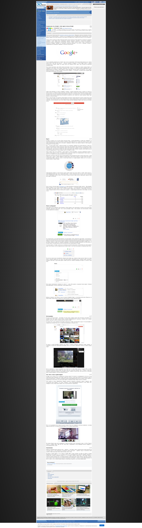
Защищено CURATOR (101, 520)
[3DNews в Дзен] (96, 2)
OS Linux (38, 44)
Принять (101, 525)
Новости (38, 9)
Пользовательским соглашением (61, 525)
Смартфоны (39, 50)
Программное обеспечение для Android (41, 43)
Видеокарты (39, 17)
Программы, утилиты (40, 38)
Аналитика (38, 15)
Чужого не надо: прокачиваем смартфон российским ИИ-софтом (67, 508)
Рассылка (38, 58)
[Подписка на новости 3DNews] (101, 2)
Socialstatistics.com (62, 186)
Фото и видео (39, 53)
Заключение (50, 478)
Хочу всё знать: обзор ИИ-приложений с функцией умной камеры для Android (53, 495)
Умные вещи (39, 51)
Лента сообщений (51, 474)
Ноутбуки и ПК (39, 31)
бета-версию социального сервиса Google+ (67, 35)
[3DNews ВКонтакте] (92, 2)
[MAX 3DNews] (95, 2)
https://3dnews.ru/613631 (56, 513)
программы (50, 514)
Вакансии (39, 59)
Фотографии (50, 475)
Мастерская (39, 24)
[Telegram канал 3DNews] (99, 2)
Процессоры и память (40, 47)
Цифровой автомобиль (40, 54)
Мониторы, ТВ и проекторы (41, 27)
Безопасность (39, 41)
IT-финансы (38, 12)
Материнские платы (40, 25)
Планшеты (38, 34)
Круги (49, 473)
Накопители (39, 28)
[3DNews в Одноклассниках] (98, 2)
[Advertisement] (68, 22)
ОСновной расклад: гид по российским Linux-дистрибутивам (83, 495)
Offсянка (38, 14)
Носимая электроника (40, 30)
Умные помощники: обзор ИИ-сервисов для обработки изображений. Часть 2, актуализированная (67, 495)
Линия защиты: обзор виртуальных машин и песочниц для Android (53, 508)
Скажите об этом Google (51, 463)
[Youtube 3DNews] (93, 2)
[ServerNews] (41, 11)
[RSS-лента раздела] (91, 4)
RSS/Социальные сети (40, 56)
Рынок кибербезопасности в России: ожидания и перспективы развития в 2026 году (83, 508)
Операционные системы (40, 37)
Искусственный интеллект (41, 21)
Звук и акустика (39, 18)
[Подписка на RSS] (102, 2)
